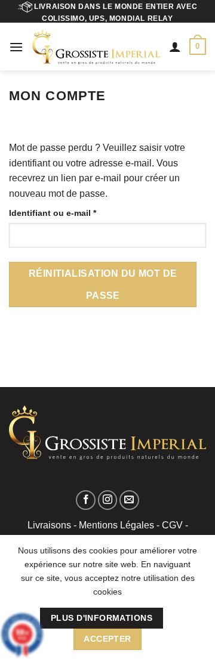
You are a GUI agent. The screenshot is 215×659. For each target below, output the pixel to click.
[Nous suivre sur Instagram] (108, 500)
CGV (172, 525)
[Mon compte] (175, 46)
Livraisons (49, 525)
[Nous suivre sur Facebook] (86, 500)
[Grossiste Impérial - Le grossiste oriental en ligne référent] (96, 46)
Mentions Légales (116, 525)
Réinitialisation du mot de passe (103, 284)
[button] (16, 46)
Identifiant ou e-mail (75, 213)
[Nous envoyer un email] (129, 500)
